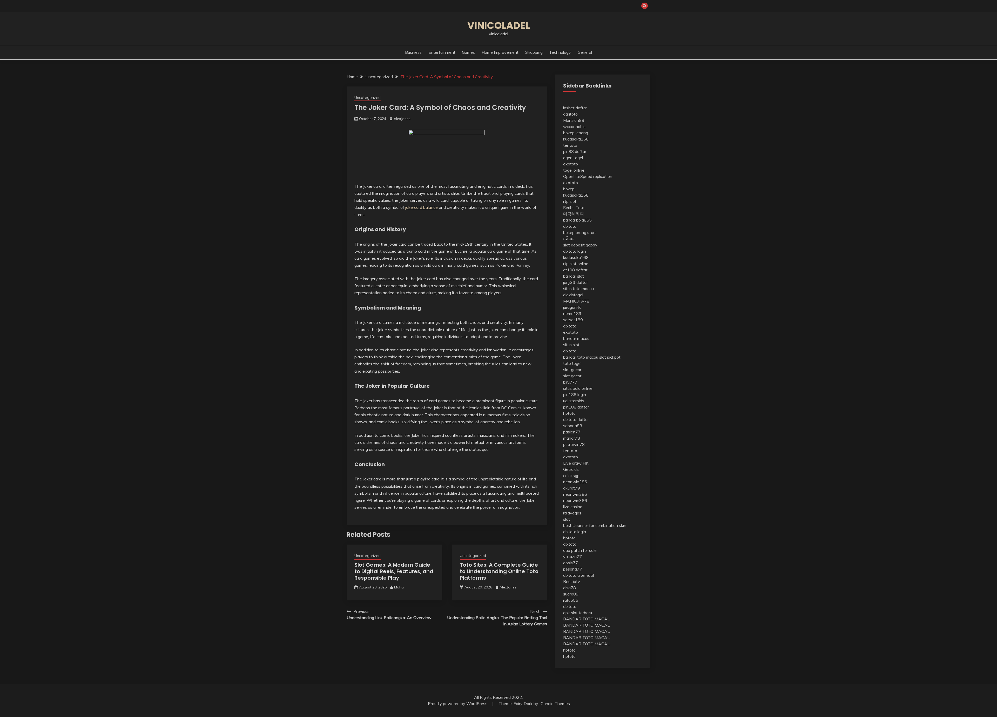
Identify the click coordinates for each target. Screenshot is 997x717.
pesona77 (572, 569)
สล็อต (568, 238)
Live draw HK (575, 463)
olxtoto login (574, 251)
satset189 (573, 319)
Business (413, 52)
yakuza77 (572, 556)
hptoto (569, 413)
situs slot (571, 344)
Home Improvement (500, 52)
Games (468, 52)
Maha (399, 587)
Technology (560, 52)
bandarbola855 (577, 220)
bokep (569, 188)
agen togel (573, 157)
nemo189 (572, 313)
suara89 (570, 594)
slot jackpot (610, 357)
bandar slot (573, 276)
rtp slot (569, 201)
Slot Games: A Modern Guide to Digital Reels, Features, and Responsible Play (393, 571)
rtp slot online (575, 263)
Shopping (534, 52)
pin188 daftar (576, 407)
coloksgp (571, 475)
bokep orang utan (579, 232)
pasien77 (572, 431)
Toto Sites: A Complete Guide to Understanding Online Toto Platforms (499, 571)
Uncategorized (367, 97)
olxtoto (569, 226)
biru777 (570, 382)
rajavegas (572, 512)
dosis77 (570, 562)
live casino (572, 506)
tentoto (570, 145)
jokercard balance (421, 207)
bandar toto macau (580, 357)
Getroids (571, 469)
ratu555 (570, 600)
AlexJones (402, 118)
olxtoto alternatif (578, 575)
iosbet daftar (575, 107)
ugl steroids (573, 400)
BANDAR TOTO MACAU (586, 618)
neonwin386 (575, 481)
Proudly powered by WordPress (458, 703)
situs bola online (577, 388)
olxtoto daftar (576, 419)
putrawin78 (574, 444)
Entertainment (441, 52)
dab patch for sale (580, 550)
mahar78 (571, 438)
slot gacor (572, 369)
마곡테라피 (573, 213)
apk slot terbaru (577, 612)
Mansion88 (573, 120)
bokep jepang (575, 132)
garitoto (570, 114)
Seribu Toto (573, 207)
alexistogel (573, 294)
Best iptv (571, 581)
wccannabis (574, 126)
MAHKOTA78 (576, 301)
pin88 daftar (574, 151)
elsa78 (569, 587)
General (585, 52)
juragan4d (572, 307)
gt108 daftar (575, 269)
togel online (573, 170)
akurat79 (571, 488)
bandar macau (576, 338)
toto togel (572, 363)
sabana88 (572, 425)
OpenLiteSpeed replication (587, 176)
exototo (570, 163)
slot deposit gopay (580, 244)
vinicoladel (498, 25)
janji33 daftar (575, 282)
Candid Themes (555, 703)
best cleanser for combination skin (594, 525)
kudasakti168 (576, 139)
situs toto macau (578, 288)
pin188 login (574, 394)
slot (566, 519)
